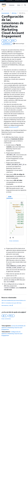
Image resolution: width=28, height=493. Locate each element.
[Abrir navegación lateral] (2, 9)
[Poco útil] (13, 237)
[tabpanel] (16, 222)
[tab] (9, 196)
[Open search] (25, 5)
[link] (22, 13)
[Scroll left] (8, 5)
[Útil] (10, 237)
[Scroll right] (22, 5)
